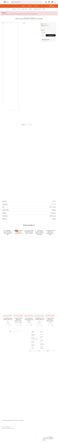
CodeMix (50, 437)
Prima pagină (25, 17)
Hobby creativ (24, 9)
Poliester (54, 218)
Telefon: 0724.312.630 (51, 6)
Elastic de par (53, 216)
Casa (19, 9)
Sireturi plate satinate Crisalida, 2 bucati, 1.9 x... (7, 319)
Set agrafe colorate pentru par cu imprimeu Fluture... (50, 319)
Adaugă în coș (51, 35)
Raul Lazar (45, 438)
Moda (44, 9)
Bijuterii (30, 9)
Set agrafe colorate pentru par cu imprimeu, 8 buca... (18, 319)
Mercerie (14, 9)
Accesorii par (33, 17)
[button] (10, 325)
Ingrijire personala (37, 9)
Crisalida (45, 24)
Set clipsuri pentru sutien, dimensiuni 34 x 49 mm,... (29, 319)
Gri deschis (53, 213)
